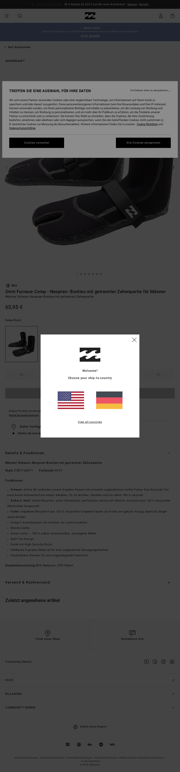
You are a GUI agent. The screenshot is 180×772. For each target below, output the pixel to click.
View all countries (90, 422)
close (134, 339)
